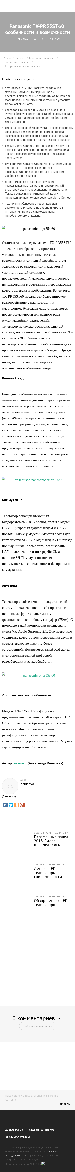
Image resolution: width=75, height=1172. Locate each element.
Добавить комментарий (37, 1026)
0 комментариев (33, 1018)
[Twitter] (11, 805)
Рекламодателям (17, 1137)
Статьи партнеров (41, 1129)
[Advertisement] (37, 959)
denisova (27, 784)
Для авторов (14, 1129)
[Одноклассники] (16, 805)
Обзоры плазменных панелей (22, 66)
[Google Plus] (22, 805)
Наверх (65, 1103)
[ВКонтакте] (5, 805)
